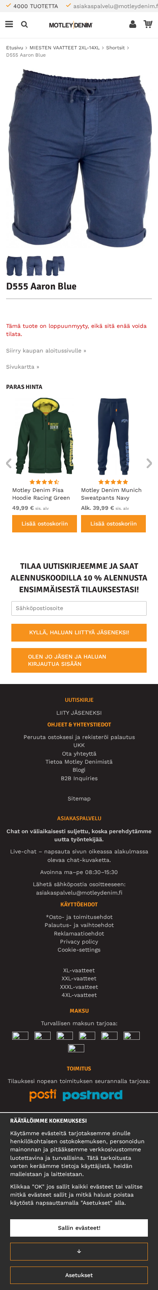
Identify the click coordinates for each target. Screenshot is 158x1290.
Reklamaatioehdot (79, 933)
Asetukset (79, 1275)
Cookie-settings (79, 949)
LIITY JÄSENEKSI (79, 712)
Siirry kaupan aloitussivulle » (46, 350)
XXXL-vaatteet (79, 987)
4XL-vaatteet (79, 995)
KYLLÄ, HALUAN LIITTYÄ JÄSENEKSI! (79, 632)
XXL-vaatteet (79, 978)
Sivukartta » (22, 366)
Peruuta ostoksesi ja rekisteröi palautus (79, 737)
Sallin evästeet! (79, 1228)
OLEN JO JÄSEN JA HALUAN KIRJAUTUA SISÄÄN (67, 660)
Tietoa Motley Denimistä (79, 761)
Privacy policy (79, 941)
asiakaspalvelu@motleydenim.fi (79, 892)
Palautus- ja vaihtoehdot (79, 925)
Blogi (79, 769)
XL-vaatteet (79, 970)
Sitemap (79, 798)
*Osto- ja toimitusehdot (79, 917)
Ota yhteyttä (79, 753)
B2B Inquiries (79, 778)
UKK (79, 745)
